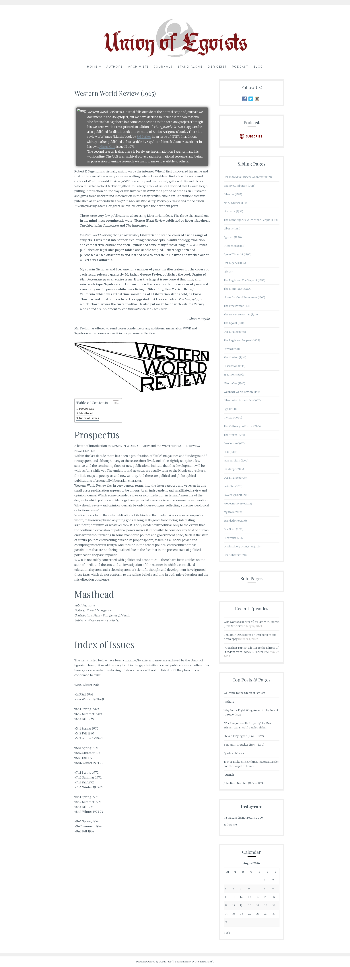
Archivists (138, 66)
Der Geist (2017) (233, 529)
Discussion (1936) (234, 366)
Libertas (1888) (233, 194)
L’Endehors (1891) (234, 245)
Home (92, 66)
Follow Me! (230, 824)
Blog (258, 66)
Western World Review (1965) (243, 392)
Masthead (86, 413)
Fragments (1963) (235, 374)
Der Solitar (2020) (235, 555)
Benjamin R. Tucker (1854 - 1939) (244, 744)
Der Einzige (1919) (235, 331)
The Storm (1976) (234, 435)
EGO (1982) (230, 452)
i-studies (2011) (233, 486)
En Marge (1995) (234, 469)
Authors (114, 66)
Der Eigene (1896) (235, 263)
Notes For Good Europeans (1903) (244, 297)
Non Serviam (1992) (236, 460)
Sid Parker (144, 136)
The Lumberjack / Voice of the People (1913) (251, 220)
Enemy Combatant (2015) (239, 185)
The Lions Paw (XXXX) (238, 288)
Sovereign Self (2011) (237, 495)
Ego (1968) (230, 409)
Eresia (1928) (232, 349)
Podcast (240, 66)
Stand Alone (190, 66)
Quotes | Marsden (235, 753)
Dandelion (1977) (234, 443)
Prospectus (86, 408)
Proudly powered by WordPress (153, 961)
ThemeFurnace (203, 961)
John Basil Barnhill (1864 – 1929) (244, 783)
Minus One (107, 146)
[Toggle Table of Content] (114, 403)
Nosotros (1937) (233, 211)
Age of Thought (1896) (237, 254)
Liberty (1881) (232, 228)
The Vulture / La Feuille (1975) (242, 426)
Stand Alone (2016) (235, 520)
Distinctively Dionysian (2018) (243, 546)
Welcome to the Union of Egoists (244, 693)
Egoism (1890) (233, 237)
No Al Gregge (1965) (236, 203)
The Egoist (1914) (234, 323)
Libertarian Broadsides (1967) (242, 400)
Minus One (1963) (234, 383)
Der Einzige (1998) (235, 477)
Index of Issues (89, 418)
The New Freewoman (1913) (241, 314)
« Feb (227, 932)
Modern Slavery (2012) (238, 503)
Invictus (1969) (233, 417)
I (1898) (228, 271)
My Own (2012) (233, 512)
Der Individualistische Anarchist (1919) (248, 177)
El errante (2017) (234, 538)
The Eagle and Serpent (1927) (242, 340)
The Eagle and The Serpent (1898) (244, 280)
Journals (163, 66)
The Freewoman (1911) (237, 306)
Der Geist (217, 66)
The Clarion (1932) (235, 357)
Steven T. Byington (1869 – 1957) (244, 736)
